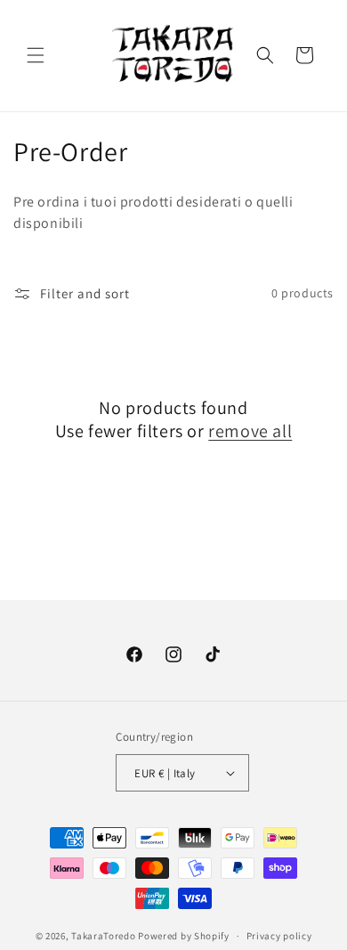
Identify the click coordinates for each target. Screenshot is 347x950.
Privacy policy (279, 936)
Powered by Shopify (184, 936)
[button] (35, 55)
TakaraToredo (103, 936)
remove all (250, 431)
